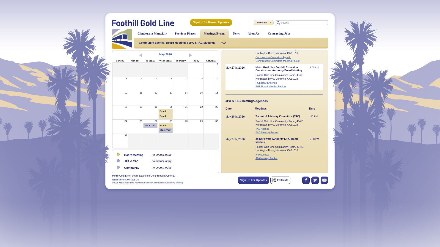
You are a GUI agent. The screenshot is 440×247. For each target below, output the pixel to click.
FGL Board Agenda (266, 83)
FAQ (223, 42)
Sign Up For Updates (253, 180)
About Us (253, 33)
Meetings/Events (214, 33)
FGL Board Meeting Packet (271, 86)
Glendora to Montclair (152, 33)
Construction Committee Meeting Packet (278, 61)
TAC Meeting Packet (267, 132)
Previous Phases (185, 33)
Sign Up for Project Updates (211, 22)
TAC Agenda (262, 129)
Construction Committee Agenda (273, 57)
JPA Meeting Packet (267, 158)
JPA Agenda (262, 154)
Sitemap (179, 183)
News (236, 33)
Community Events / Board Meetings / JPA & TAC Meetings (177, 42)
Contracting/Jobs (279, 33)
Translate (262, 22)
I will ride (282, 180)
